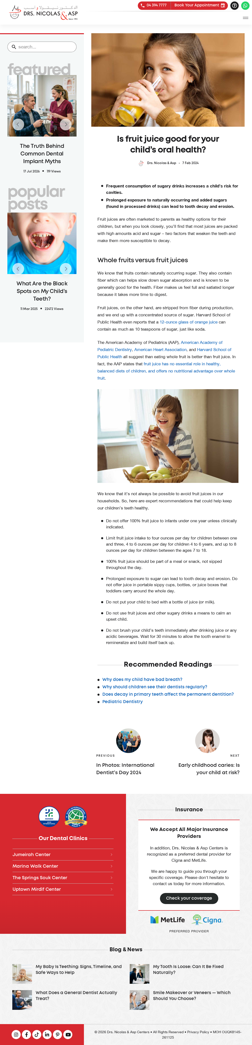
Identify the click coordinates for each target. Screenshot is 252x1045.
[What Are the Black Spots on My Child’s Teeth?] (42, 269)
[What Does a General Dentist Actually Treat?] (67, 1000)
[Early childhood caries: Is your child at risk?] (207, 740)
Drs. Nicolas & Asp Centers (128, 1032)
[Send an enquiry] (234, 5)
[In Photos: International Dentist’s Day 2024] (128, 740)
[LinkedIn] (47, 1034)
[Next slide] (66, 124)
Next (235, 755)
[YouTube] (57, 1034)
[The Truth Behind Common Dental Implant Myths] (42, 124)
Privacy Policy (198, 1032)
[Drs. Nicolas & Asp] (43, 12)
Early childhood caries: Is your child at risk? (209, 769)
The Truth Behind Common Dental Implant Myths (42, 154)
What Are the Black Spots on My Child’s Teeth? (41, 291)
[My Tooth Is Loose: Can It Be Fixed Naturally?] (185, 973)
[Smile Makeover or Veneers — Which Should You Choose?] (185, 1000)
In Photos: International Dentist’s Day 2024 (125, 769)
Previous (105, 755)
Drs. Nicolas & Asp (161, 163)
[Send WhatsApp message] (245, 5)
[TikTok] (36, 1034)
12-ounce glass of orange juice (189, 322)
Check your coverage (189, 898)
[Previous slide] (18, 124)
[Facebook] (26, 1034)
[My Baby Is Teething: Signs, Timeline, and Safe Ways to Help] (67, 973)
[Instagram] (16, 1034)
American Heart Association (160, 349)
